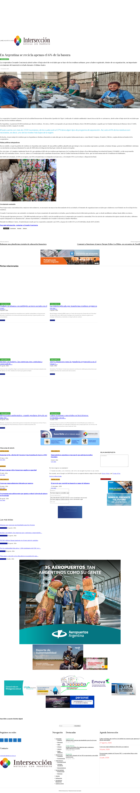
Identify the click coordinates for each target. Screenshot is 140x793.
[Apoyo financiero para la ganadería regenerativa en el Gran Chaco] (73, 340)
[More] (46, 112)
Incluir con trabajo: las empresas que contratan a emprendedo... (21, 362)
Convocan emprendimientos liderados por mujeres (114, 747)
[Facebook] (51, 42)
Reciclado (19, 228)
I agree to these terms (55, 476)
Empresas (3, 466)
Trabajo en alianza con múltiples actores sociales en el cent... (23, 307)
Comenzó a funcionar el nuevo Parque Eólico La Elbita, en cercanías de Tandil (108, 244)
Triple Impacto (4, 59)
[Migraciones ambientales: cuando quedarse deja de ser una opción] (23, 394)
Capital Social (4, 451)
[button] (59, 39)
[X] (59, 42)
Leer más (2, 320)
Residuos (25, 228)
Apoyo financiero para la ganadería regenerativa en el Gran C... (73, 362)
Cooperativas (13, 228)
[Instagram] (54, 42)
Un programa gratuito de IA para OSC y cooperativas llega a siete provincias (118, 754)
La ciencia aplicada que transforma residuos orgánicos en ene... (73, 307)
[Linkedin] (56, 42)
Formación (69, 754)
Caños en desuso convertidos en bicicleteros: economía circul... (69, 416)
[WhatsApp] (17, 233)
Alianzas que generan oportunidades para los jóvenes (81, 740)
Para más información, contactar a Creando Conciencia (19, 225)
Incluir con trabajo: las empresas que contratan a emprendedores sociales (80, 747)
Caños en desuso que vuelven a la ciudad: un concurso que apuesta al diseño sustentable (119, 739)
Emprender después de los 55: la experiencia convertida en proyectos (82, 756)
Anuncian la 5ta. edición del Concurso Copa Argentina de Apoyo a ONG (23, 455)
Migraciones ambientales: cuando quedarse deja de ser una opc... (23, 416)
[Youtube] (19, 740)
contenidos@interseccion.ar (8, 755)
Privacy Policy (106, 473)
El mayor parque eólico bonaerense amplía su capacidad (18, 470)
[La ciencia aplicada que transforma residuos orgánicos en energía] (73, 285)
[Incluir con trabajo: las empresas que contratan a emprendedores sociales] (23, 340)
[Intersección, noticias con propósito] (32, 41)
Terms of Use (116, 473)
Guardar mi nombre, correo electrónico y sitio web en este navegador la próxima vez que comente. (75, 470)
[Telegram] (21, 233)
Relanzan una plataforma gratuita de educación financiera (23, 244)
